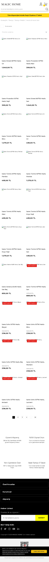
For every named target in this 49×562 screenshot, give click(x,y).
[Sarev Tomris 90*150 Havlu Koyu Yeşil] (12, 236)
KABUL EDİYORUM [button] (39, 551)
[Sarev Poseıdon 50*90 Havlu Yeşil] (12, 86)
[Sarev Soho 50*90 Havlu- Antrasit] (12, 387)
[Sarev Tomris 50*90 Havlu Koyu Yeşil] (36, 198)
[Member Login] (41, 4)
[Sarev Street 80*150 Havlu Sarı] (36, 86)
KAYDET (41, 518)
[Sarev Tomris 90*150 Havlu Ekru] (12, 123)
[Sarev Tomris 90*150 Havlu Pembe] (36, 161)
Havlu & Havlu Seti (32, 20)
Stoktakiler (8, 26)
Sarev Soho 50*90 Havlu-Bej (12, 362)
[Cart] (45, 4)
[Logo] (11, 4)
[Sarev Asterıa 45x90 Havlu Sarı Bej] (12, 274)
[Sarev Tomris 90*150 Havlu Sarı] (36, 274)
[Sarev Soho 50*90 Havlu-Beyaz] (12, 311)
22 (35, 417)
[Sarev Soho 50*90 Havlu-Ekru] (36, 311)
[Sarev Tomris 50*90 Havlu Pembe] (12, 161)
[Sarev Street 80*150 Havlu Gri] (12, 48)
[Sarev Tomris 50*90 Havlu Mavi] (12, 198)
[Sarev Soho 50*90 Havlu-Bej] (12, 349)
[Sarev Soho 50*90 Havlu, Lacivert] (36, 387)
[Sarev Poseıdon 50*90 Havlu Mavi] (36, 48)
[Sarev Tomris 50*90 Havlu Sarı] (36, 236)
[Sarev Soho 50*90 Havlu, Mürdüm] (36, 349)
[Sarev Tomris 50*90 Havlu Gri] (36, 123)
